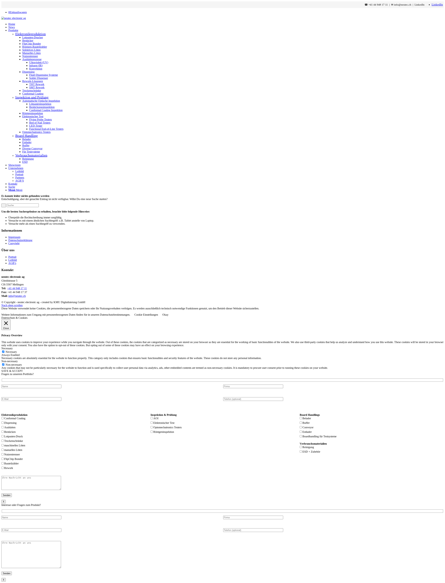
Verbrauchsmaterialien (31, 155)
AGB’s (12, 263)
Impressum (14, 237)
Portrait (12, 256)
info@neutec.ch (17, 295)
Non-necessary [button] (9, 361)
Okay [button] (165, 314)
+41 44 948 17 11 (17, 288)
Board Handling (26, 136)
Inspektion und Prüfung (31, 97)
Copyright (13, 243)
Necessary (11, 351)
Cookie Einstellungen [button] (146, 314)
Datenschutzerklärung (20, 240)
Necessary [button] (7, 348)
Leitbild (12, 260)
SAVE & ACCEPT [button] (12, 370)
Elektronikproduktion (30, 34)
